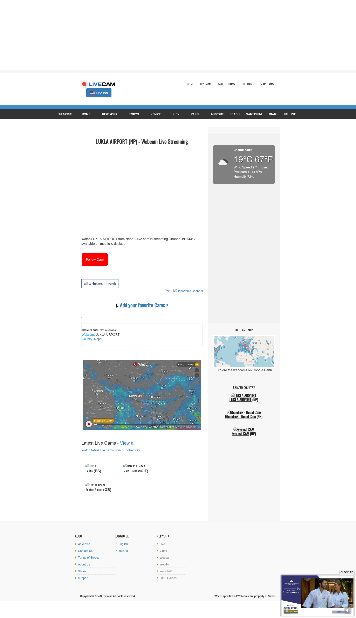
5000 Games (168, 578)
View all (128, 442)
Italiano (123, 551)
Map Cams (267, 84)
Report (169, 290)
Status (82, 571)
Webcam (165, 557)
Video (163, 551)
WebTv (164, 564)
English (123, 544)
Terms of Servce (89, 557)
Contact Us (85, 551)
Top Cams (247, 84)
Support (83, 578)
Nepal (97, 339)
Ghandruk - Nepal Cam (240, 416)
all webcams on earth (100, 284)
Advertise (84, 544)
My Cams (206, 84)
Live (162, 544)
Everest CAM (240, 433)
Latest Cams (226, 84)
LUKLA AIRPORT (241, 399)
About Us (84, 564)
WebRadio (166, 571)
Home (190, 84)
